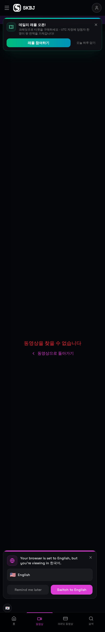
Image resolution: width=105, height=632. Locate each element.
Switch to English (71, 589)
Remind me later (28, 589)
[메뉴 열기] (7, 8)
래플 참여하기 (38, 43)
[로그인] (96, 7)
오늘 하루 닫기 (85, 43)
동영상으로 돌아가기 (56, 353)
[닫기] (96, 24)
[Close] (90, 557)
